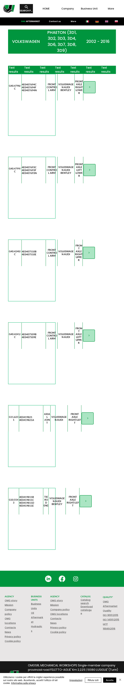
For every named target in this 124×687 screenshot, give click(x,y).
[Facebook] (62, 579)
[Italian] (87, 21)
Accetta (110, 680)
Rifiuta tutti (93, 680)
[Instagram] (75, 579)
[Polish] (116, 21)
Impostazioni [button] (75, 680)
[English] (106, 21)
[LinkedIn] (48, 579)
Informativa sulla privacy (23, 683)
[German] (97, 21)
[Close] (120, 680)
